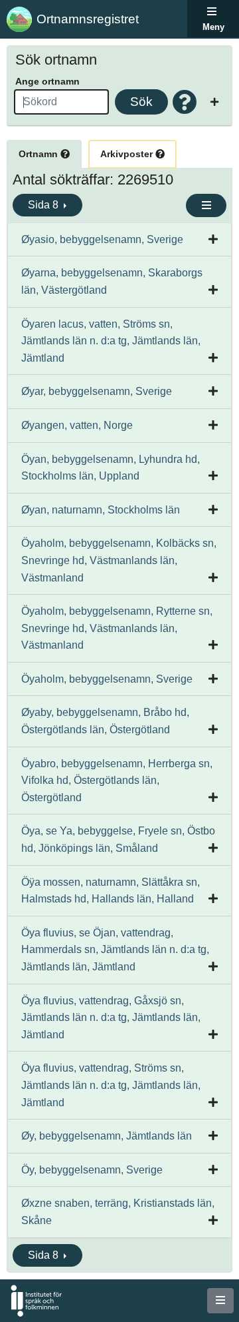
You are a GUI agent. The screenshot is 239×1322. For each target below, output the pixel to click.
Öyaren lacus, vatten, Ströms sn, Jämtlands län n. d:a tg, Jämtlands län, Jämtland (110, 341)
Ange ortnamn (47, 81)
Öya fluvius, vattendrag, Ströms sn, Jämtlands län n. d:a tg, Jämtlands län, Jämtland (110, 1085)
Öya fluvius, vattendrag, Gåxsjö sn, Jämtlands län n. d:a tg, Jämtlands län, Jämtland (110, 1017)
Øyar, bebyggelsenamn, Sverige (96, 391)
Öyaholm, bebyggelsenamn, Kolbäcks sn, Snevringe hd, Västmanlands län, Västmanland (118, 560)
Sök (141, 102)
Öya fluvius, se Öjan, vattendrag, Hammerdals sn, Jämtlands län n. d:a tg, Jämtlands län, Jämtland (115, 949)
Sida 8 (44, 204)
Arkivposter (127, 154)
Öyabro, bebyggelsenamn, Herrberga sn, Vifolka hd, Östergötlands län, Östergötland (116, 780)
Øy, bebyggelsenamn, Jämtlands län (106, 1136)
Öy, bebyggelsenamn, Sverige (92, 1169)
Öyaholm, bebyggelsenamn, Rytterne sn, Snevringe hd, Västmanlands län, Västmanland (116, 628)
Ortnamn (39, 154)
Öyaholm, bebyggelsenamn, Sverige (107, 679)
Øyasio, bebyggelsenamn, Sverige (102, 239)
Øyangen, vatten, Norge (77, 425)
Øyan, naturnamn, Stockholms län (100, 509)
